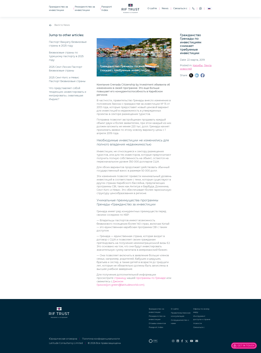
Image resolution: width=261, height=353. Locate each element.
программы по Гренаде (151, 278)
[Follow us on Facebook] (182, 341)
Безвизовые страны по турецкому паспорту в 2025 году (66, 56)
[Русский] (209, 8)
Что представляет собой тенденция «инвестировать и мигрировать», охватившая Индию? (67, 94)
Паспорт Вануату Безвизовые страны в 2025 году (68, 43)
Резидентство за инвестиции (85, 8)
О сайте (152, 8)
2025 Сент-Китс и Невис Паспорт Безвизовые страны (67, 79)
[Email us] (196, 341)
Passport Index (106, 8)
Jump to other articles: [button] (66, 35)
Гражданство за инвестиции (58, 8)
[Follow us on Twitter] (186, 341)
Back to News (62, 25)
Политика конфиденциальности (101, 338)
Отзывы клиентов (157, 323)
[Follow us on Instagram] (173, 341)
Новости (197, 323)
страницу (120, 278)
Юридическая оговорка (63, 338)
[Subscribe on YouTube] (191, 341)
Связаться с (180, 8)
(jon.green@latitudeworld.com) (125, 284)
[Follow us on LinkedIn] (178, 341)
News (165, 8)
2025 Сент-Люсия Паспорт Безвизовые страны (65, 68)
